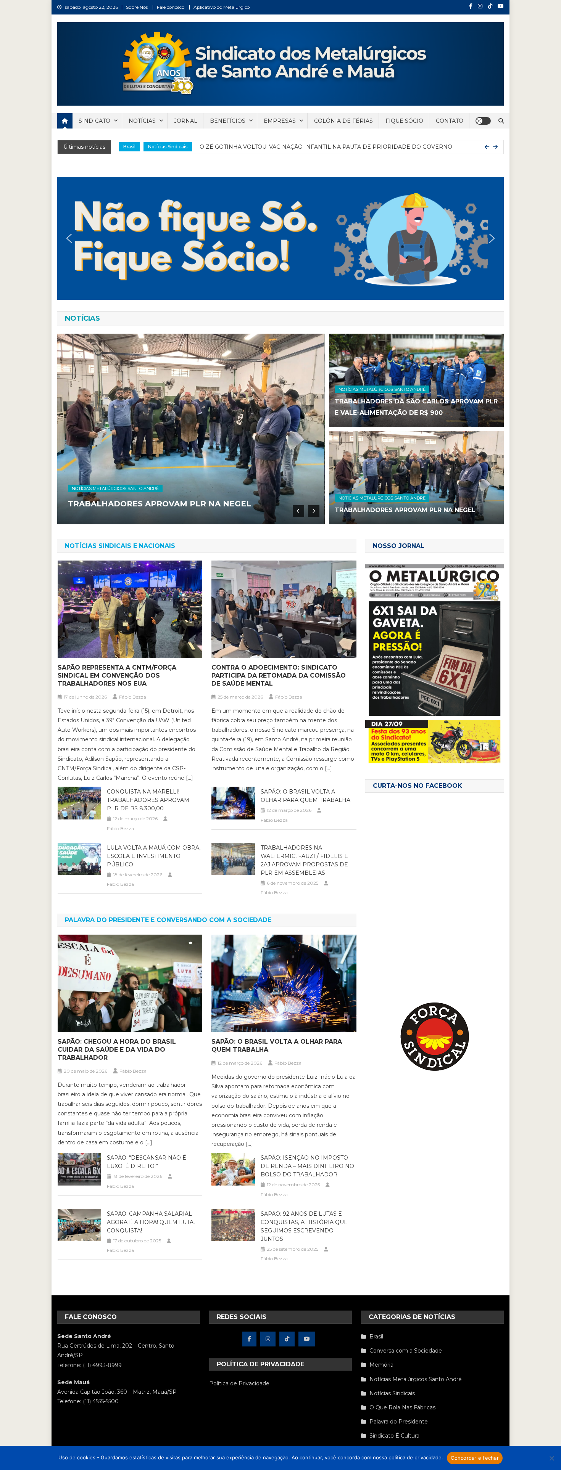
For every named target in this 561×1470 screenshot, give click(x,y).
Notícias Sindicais (392, 1393)
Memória (381, 1364)
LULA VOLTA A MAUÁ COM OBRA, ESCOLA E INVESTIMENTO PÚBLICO (153, 856)
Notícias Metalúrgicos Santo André (163, 146)
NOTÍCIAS (142, 120)
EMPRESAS (280, 120)
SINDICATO (94, 120)
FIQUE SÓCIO (404, 120)
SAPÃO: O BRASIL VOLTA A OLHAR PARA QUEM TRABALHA (305, 795)
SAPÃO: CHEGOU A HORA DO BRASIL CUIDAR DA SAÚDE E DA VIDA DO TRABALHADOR (117, 1049)
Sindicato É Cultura (394, 1435)
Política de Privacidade (239, 1383)
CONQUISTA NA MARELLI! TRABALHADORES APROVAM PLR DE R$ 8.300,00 (148, 800)
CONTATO (449, 120)
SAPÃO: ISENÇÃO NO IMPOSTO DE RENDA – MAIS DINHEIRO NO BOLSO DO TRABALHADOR (307, 1166)
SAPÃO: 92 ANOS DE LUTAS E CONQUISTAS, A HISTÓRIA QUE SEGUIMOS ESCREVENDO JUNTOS (304, 1226)
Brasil (376, 1336)
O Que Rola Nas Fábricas (402, 1407)
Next (313, 511)
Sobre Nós (137, 7)
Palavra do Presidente (398, 1421)
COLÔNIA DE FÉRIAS (343, 120)
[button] (280, 238)
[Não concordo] (551, 1458)
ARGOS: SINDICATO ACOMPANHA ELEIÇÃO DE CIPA (288, 146)
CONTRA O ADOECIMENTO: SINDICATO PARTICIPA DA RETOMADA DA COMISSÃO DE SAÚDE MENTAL (278, 675)
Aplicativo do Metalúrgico (221, 7)
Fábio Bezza (132, 697)
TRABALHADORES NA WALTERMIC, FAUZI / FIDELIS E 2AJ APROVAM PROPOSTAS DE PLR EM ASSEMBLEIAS (304, 860)
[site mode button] (483, 121)
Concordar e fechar (475, 1458)
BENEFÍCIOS (227, 120)
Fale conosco (170, 7)
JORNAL (185, 120)
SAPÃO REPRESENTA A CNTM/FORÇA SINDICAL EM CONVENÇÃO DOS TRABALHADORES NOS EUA (117, 675)
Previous (298, 511)
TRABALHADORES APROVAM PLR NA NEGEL (405, 510)
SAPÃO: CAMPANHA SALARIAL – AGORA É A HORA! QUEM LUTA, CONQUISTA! (151, 1222)
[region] (280, 238)
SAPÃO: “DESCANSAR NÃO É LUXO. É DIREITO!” (146, 1162)
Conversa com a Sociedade (405, 1350)
